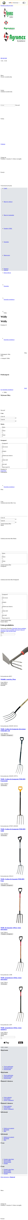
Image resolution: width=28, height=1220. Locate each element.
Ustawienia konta (8, 1068)
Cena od (3, 416)
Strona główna (7, 272)
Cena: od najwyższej (11, 631)
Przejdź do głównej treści (7, 5)
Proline (3, 435)
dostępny (4, 451)
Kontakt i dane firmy (9, 1159)
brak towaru (5, 446)
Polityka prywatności (9, 1128)
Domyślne (14, 628)
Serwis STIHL (7, 1160)
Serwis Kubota (7, 1162)
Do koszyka (4, 683)
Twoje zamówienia (8, 1066)
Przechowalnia (7, 1069)
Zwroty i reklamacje (9, 1100)
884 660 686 (4, 58)
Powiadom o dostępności (7, 735)
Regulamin (6, 1129)
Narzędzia (6, 286)
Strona (2, 632)
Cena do (3, 419)
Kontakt (6, 1163)
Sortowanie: (4, 628)
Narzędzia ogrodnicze (9, 299)
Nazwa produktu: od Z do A (13, 629)
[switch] (24, 3)
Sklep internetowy (8, 1177)
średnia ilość (5, 460)
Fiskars (3, 430)
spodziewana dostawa (7, 455)
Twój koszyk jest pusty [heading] (6, 185)
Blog (5, 1131)
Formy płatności (8, 1097)
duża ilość (4, 464)
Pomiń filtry (3, 470)
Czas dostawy (7, 1098)
